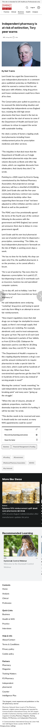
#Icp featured (7, 468)
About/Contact (8, 639)
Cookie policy (8, 654)
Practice (5, 623)
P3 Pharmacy (8, 678)
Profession (6, 603)
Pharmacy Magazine (6, 667)
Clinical (5, 598)
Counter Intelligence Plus (9, 693)
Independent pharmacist (7, 685)
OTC (5, 558)
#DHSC (31, 463)
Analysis (5, 593)
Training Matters (9, 673)
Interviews (6, 628)
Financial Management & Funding (24, 447)
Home (5, 589)
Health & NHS (8, 619)
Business (6, 447)
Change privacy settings (8, 726)
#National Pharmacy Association (14, 463)
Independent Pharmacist (28, 718)
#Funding (6, 457)
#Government (18, 457)
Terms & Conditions (10, 644)
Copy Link (8, 429)
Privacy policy (8, 649)
